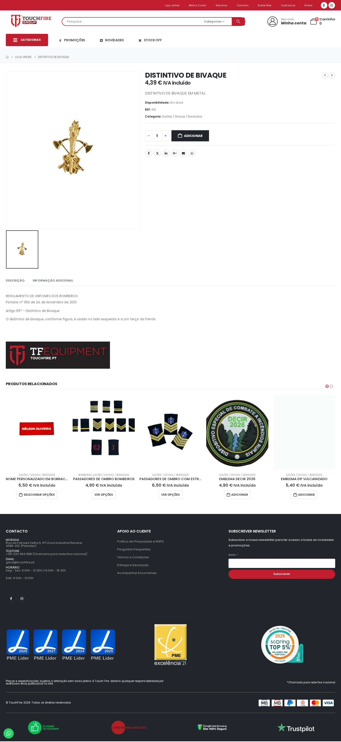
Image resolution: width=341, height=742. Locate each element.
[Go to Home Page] (7, 57)
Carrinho (242, 5)
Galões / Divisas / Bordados (182, 116)
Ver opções (103, 495)
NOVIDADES (114, 40)
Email (183, 153)
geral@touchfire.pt (20, 562)
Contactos (288, 5)
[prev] (325, 75)
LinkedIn (166, 153)
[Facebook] (324, 5)
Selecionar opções (39, 495)
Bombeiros (85, 475)
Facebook (148, 153)
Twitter (157, 153)
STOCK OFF (153, 40)
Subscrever (281, 574)
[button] (327, 386)
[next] (332, 75)
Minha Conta (197, 5)
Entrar (309, 5)
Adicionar (193, 135)
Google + (174, 153)
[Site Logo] (32, 21)
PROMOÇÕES (74, 40)
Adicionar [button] (239, 495)
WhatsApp (192, 153)
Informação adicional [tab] (53, 280)
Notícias (221, 5)
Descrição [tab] (15, 280)
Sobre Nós (264, 5)
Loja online (172, 5)
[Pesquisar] (238, 21)
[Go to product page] (37, 432)
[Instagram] (331, 5)
